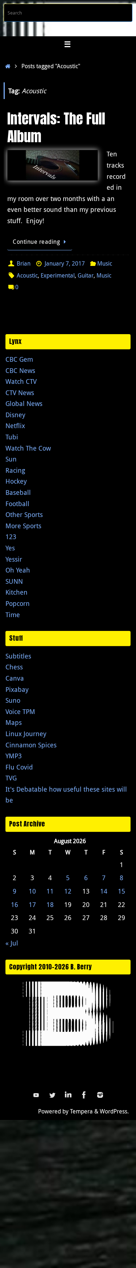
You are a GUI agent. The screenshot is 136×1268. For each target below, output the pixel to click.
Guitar (86, 275)
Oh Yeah (17, 570)
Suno (12, 700)
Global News (23, 403)
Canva (14, 678)
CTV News (19, 392)
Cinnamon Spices (31, 744)
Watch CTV (21, 381)
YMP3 (13, 755)
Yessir (13, 559)
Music (104, 263)
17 (32, 904)
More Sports (23, 525)
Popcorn (17, 603)
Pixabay (17, 689)
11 (50, 891)
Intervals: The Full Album (56, 127)
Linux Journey (25, 733)
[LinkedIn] (68, 1095)
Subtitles (18, 656)
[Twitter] (52, 1095)
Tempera (81, 1111)
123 (10, 536)
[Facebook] (84, 1095)
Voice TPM (20, 711)
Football (17, 503)
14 (103, 891)
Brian (23, 263)
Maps (13, 722)
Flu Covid (19, 767)
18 (50, 904)
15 (121, 891)
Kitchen (16, 592)
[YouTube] (36, 1095)
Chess (14, 666)
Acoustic (27, 275)
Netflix (15, 425)
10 (32, 891)
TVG (11, 777)
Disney (15, 414)
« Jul (11, 943)
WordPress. (114, 1111)
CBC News (20, 370)
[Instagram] (100, 1095)
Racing (15, 470)
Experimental (58, 275)
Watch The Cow (28, 448)
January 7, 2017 (65, 263)
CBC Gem (19, 359)
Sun (11, 459)
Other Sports (24, 514)
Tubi (11, 436)
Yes (10, 547)
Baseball (18, 492)
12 (67, 891)
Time (12, 614)
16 (14, 904)
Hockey (16, 481)
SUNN (14, 581)
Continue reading (36, 242)
